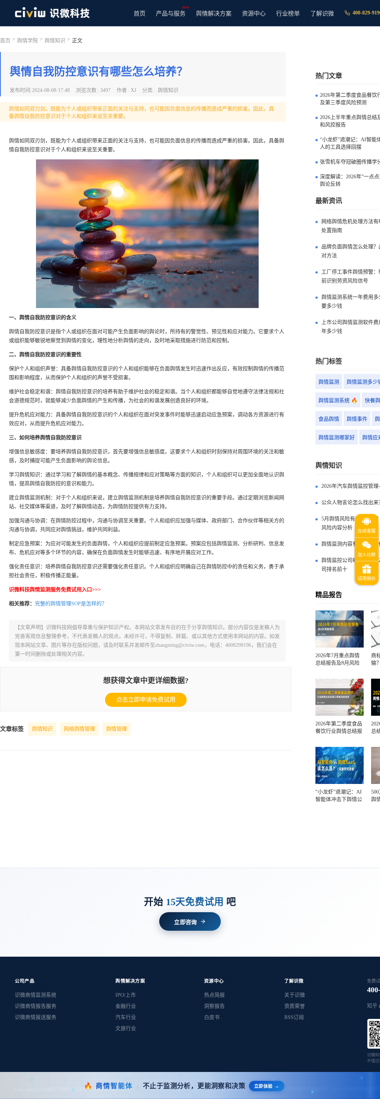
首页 (139, 13)
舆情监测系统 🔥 (337, 400)
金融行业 (125, 1006)
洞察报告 (214, 1006)
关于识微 (294, 995)
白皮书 (212, 1017)
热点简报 (214, 995)
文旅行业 (125, 1028)
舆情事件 (357, 419)
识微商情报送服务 (35, 1017)
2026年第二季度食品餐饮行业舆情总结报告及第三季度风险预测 (338, 728)
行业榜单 (288, 13)
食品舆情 (328, 419)
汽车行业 (125, 1017)
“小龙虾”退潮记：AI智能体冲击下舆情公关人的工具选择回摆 (338, 796)
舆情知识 (42, 729)
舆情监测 (328, 382)
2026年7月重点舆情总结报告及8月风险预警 (337, 660)
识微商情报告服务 (35, 1006)
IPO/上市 (125, 995)
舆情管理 (116, 729)
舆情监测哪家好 (336, 437)
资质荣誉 (294, 1006)
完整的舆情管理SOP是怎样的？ (71, 603)
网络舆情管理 (79, 729)
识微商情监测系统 (35, 995)
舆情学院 (27, 40)
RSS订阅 (294, 1017)
